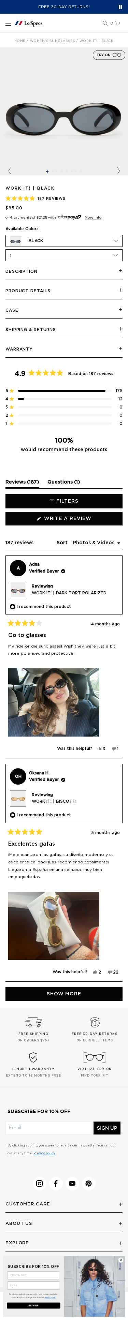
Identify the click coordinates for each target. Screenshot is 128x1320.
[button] (105, 23)
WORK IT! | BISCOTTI (54, 801)
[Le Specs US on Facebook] (56, 1183)
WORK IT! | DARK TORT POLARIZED (69, 593)
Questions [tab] (63, 483)
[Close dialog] (121, 1260)
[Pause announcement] (120, 7)
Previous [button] (9, 171)
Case (11, 310)
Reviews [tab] (22, 483)
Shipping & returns (30, 330)
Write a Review (80, 520)
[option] (64, 111)
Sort (63, 542)
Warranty (19, 349)
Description (21, 271)
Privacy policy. (44, 1153)
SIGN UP (107, 1128)
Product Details (28, 291)
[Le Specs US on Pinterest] (89, 1183)
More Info (93, 217)
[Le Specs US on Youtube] (72, 1183)
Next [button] (118, 171)
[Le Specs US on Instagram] (39, 1183)
